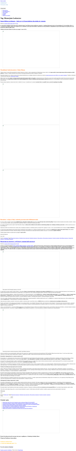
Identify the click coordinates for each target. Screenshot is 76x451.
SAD (17, 23)
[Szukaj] (12, 397)
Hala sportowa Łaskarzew (47, 238)
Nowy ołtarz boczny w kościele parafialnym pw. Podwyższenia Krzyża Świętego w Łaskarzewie (20, 406)
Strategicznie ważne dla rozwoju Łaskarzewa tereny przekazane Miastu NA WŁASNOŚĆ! (19, 402)
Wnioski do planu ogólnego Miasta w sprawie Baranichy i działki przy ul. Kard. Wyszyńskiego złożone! (21, 404)
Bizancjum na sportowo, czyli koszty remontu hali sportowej (17, 241)
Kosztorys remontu (56, 238)
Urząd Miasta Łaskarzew (8, 239)
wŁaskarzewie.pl (3, 2)
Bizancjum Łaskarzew (15, 238)
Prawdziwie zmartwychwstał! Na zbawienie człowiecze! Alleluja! (14, 405)
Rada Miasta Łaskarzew (64, 238)
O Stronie (4, 13)
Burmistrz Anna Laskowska (24, 238)
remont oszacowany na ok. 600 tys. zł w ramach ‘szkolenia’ (56, 75)
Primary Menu (3, 8)
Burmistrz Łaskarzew (33, 238)
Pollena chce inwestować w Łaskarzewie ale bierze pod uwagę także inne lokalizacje (17, 408)
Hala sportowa (40, 238)
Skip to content (3, 0)
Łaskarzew (48, 394)
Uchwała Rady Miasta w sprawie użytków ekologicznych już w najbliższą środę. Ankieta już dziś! (20, 403)
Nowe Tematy (5, 12)
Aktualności (6, 238)
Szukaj (1, 395)
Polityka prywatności (6, 15)
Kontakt (4, 14)
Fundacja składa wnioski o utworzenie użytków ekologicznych (14, 407)
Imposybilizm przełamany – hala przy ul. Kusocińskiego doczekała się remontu (23, 21)
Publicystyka (6, 394)
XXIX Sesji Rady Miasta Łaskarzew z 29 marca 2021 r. (23, 245)
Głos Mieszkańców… (6, 11)
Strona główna (5, 10)
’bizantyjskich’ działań (14, 76)
